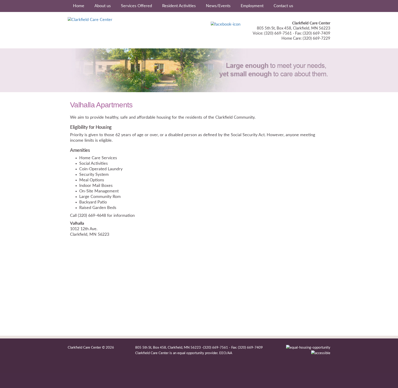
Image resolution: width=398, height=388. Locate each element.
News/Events (218, 6)
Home (78, 6)
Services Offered (136, 6)
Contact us (283, 6)
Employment (252, 6)
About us (102, 6)
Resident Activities (179, 6)
